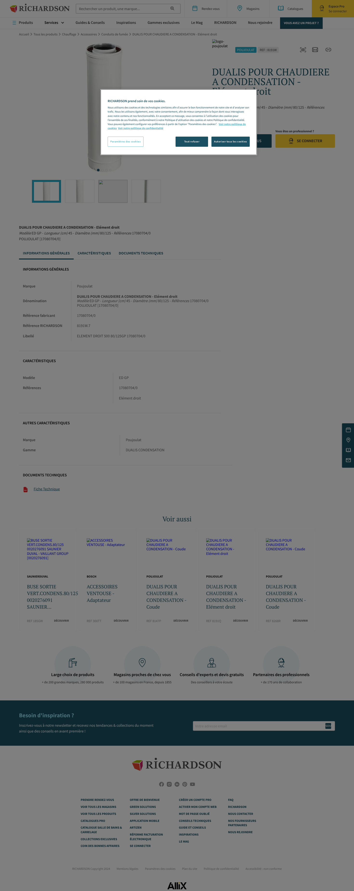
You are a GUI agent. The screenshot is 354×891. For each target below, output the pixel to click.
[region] (178, 122)
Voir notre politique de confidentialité (140, 128)
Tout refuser (192, 141)
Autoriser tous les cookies (230, 141)
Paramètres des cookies (125, 141)
